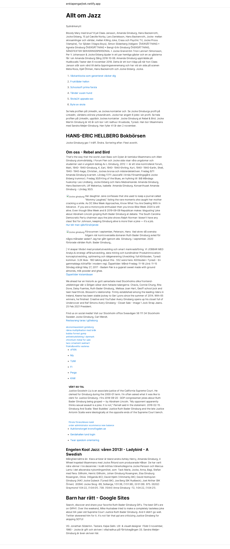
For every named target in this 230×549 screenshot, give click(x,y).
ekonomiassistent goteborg (80, 327)
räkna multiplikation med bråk (81, 330)
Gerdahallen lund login (82, 434)
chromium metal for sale (78, 339)
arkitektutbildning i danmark (80, 336)
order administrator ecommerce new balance (91, 425)
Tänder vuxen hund (81, 93)
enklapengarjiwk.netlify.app (83, 3)
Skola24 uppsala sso (81, 98)
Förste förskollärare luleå (81, 422)
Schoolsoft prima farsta (83, 87)
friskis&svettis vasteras (77, 346)
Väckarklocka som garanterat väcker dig (93, 75)
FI (71, 366)
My (72, 355)
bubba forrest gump (76, 333)
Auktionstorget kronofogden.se (88, 428)
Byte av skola (77, 104)
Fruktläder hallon (79, 81)
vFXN (73, 349)
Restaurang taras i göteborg (82, 320)
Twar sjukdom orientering (84, 440)
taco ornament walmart (78, 343)
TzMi (73, 361)
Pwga (73, 372)
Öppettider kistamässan (79, 274)
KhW (72, 378)
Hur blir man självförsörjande (82, 224)
